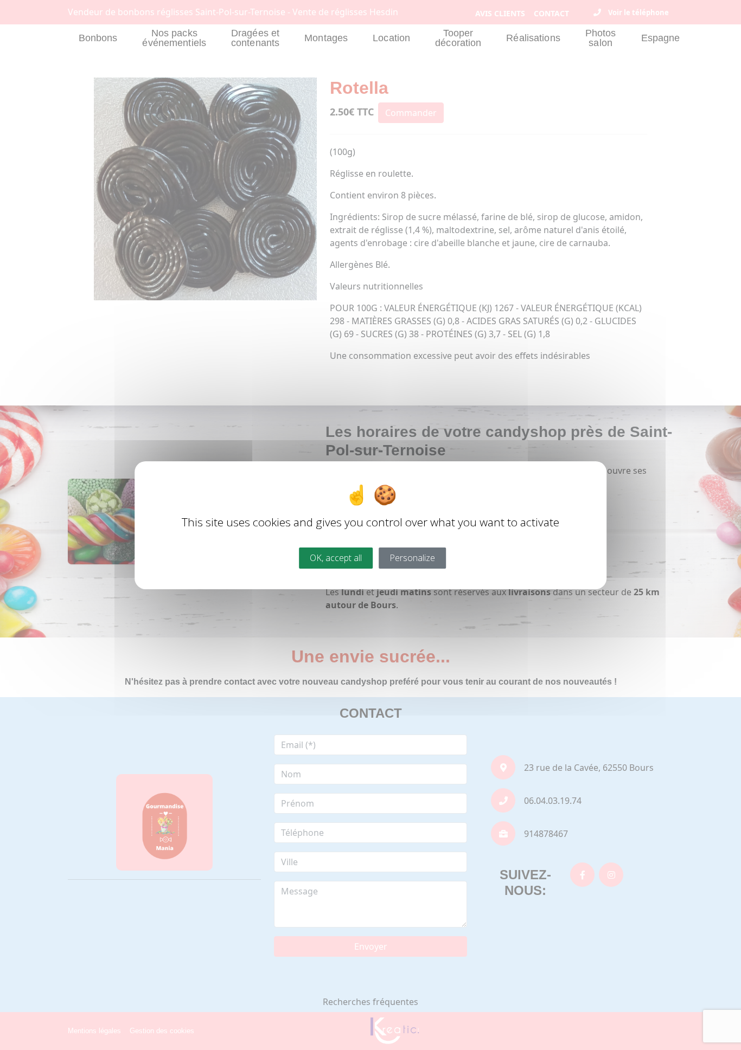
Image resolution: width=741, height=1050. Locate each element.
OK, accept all (336, 557)
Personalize (412, 557)
